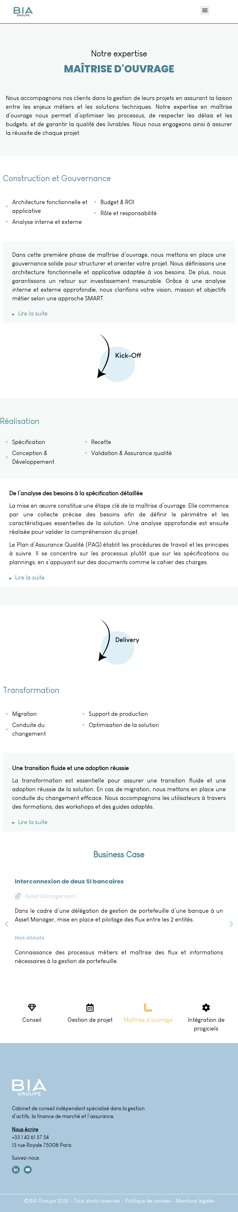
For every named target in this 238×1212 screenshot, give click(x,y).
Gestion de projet (90, 1020)
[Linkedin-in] (16, 1170)
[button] (205, 10)
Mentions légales (195, 1201)
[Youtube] (28, 1170)
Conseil (32, 1020)
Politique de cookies (148, 1201)
